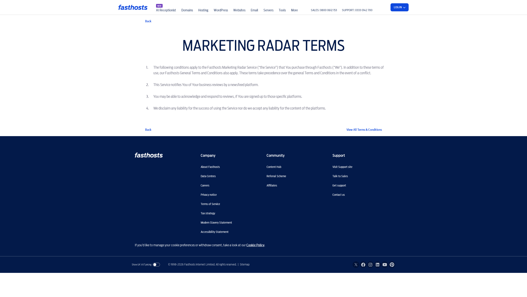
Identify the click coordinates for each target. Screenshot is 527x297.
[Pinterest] (392, 264)
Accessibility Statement (215, 232)
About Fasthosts (210, 167)
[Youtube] (384, 264)
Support (338, 155)
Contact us (338, 195)
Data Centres (208, 176)
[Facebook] (363, 264)
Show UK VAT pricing (142, 264)
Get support (339, 185)
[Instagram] (370, 264)
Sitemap (245, 264)
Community (275, 155)
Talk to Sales (340, 176)
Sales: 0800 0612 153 (324, 10)
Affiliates (272, 185)
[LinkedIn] (377, 264)
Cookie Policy (255, 245)
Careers (205, 185)
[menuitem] (166, 7)
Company (208, 155)
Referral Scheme (276, 176)
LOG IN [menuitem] (398, 7)
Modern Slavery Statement (216, 222)
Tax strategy (208, 213)
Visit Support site (342, 167)
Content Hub (274, 167)
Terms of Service (210, 204)
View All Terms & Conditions (364, 129)
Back (148, 21)
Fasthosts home (133, 7)
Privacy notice (209, 195)
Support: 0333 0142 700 (357, 10)
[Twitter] (356, 264)
